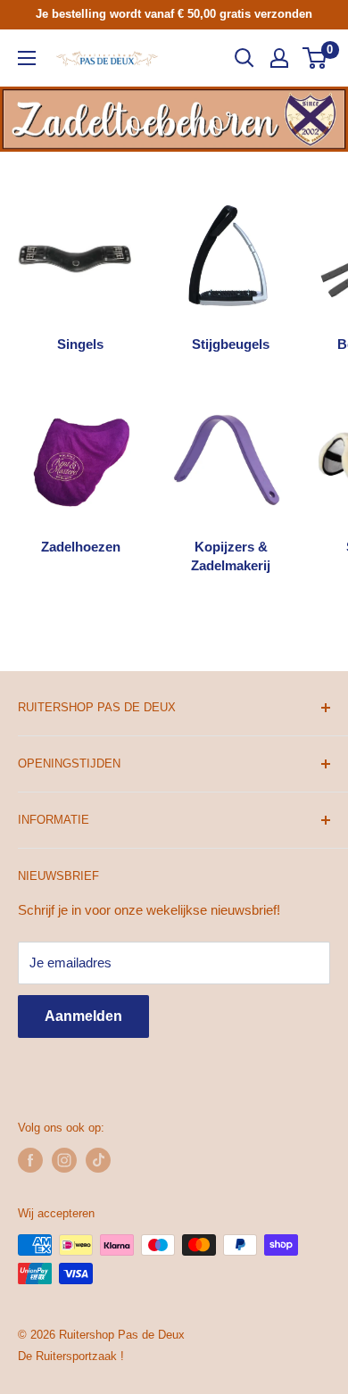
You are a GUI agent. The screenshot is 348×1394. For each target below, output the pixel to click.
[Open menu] (27, 58)
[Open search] (244, 58)
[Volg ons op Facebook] (30, 1160)
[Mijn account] (279, 58)
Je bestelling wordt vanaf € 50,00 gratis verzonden (174, 14)
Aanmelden (83, 1016)
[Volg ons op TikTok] (98, 1160)
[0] (315, 58)
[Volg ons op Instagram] (64, 1160)
